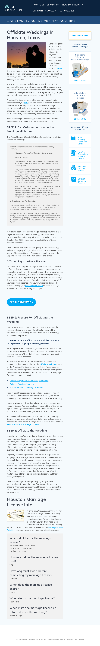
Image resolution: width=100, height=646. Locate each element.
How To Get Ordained (45, 5)
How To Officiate (72, 5)
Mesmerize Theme (75, 639)
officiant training (48, 364)
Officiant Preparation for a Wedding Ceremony (29, 380)
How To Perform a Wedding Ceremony (26, 387)
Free (13, 8)
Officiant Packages (43, 11)
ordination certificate (34, 285)
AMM (26, 102)
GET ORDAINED (67, 11)
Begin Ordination (21, 302)
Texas (59, 68)
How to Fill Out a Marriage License (23, 424)
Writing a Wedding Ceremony (22, 384)
